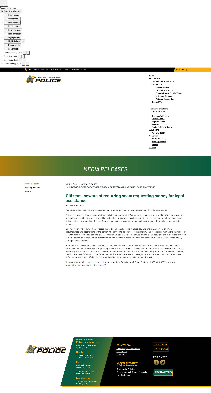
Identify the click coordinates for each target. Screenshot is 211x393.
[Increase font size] (23, 56)
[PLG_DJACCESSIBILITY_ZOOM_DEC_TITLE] (24, 53)
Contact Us (121, 354)
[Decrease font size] (19, 56)
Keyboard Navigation (11, 11)
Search (180, 70)
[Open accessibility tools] (4, 3)
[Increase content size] (28, 53)
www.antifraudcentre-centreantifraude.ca (85, 265)
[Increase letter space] (27, 64)
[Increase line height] (24, 60)
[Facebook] (156, 362)
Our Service (121, 351)
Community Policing (125, 369)
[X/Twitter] (163, 362)
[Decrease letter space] (23, 64)
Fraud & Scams (123, 375)
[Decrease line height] (20, 60)
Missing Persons (32, 187)
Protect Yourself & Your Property (131, 372)
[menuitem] (151, 75)
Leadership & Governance (128, 348)
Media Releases (32, 183)
